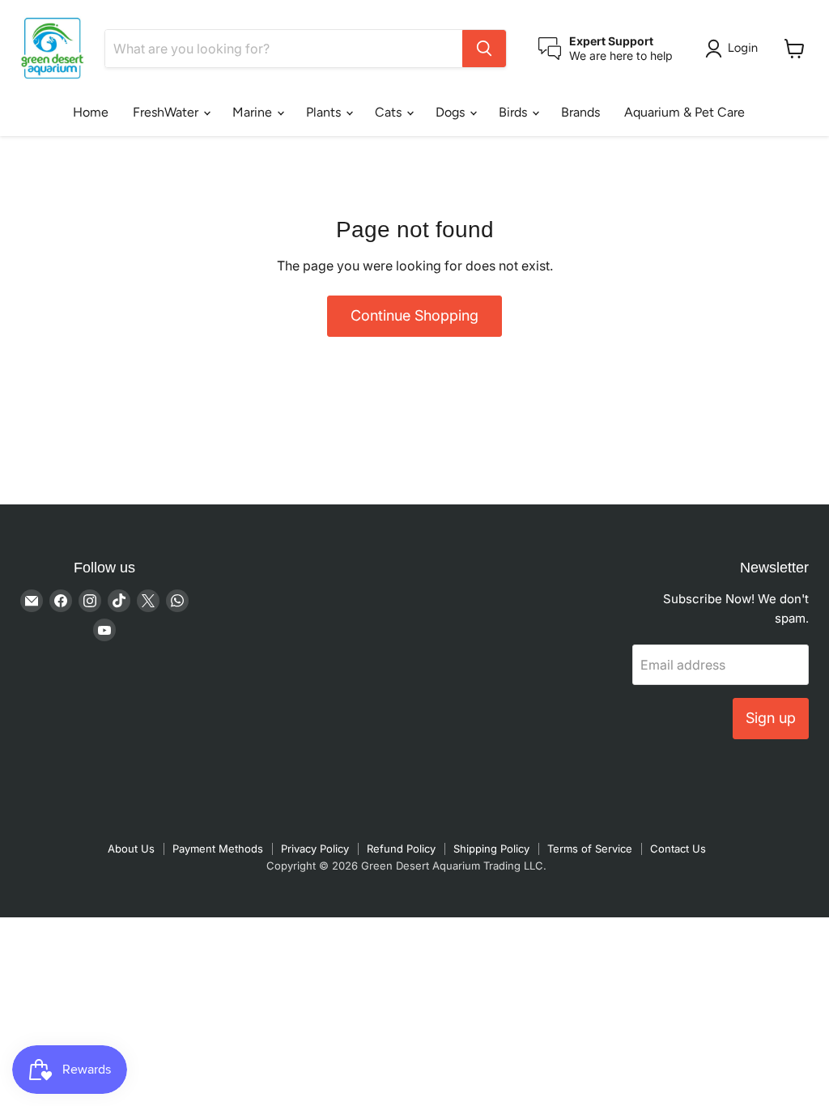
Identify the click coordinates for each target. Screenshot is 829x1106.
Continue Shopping (414, 315)
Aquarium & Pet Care (684, 112)
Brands (580, 112)
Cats (390, 112)
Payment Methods (217, 848)
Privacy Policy (315, 848)
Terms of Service (589, 848)
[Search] (484, 48)
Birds (514, 112)
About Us (131, 848)
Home (90, 112)
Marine (253, 112)
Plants (325, 112)
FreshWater (167, 112)
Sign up (771, 717)
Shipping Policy (491, 848)
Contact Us (678, 848)
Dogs (452, 112)
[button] (734, 48)
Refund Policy (401, 848)
